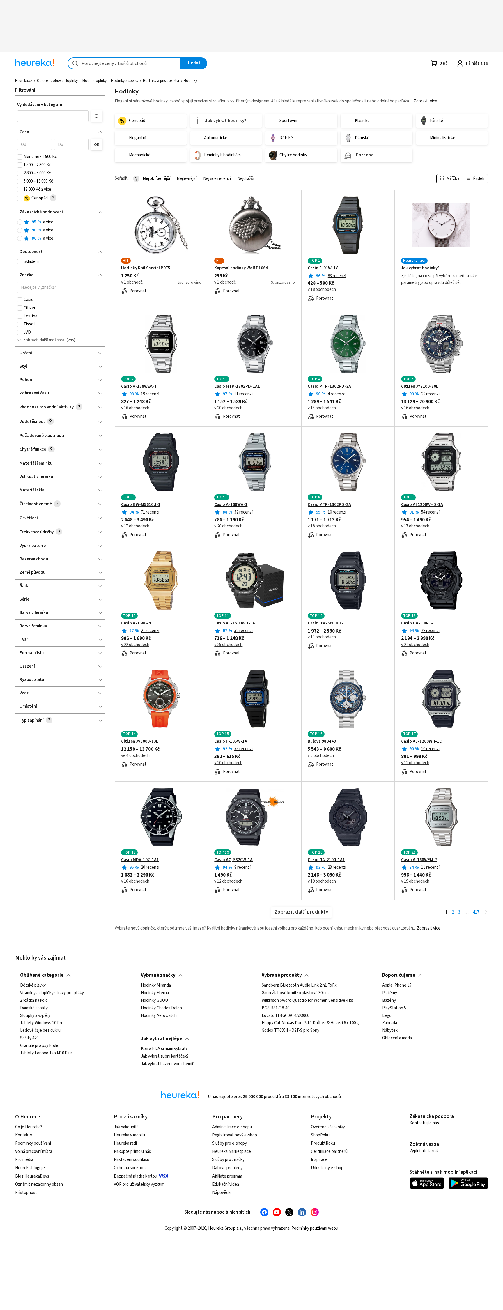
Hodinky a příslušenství (161, 80)
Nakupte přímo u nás (132, 1151)
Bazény (389, 1000)
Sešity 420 (29, 1038)
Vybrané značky (158, 975)
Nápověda (221, 1192)
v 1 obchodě (132, 282)
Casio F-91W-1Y (323, 268)
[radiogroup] (59, 230)
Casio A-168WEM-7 (419, 860)
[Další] (485, 912)
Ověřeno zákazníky (328, 1127)
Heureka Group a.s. (225, 1228)
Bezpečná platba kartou (135, 1176)
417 (476, 912)
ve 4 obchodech (135, 756)
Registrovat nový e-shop (234, 1135)
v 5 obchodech (321, 756)
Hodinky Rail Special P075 (145, 268)
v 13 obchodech (322, 637)
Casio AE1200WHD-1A (422, 505)
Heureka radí (125, 1143)
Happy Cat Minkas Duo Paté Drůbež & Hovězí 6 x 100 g (310, 1023)
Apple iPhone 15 (396, 985)
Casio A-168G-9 (136, 623)
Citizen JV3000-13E (139, 741)
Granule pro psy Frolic (39, 1046)
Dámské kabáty (34, 1008)
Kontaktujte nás (424, 1123)
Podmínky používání (33, 1143)
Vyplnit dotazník (424, 1151)
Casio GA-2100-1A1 (326, 860)
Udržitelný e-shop (327, 1168)
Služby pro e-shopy (229, 1143)
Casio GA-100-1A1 (418, 623)
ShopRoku (320, 1135)
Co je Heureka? (28, 1127)
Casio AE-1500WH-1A (234, 623)
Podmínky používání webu (314, 1228)
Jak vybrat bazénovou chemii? (168, 1064)
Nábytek (390, 1030)
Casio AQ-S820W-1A (233, 860)
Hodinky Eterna (155, 993)
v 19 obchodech (322, 881)
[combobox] (124, 63)
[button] (52, 116)
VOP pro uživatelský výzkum (139, 1184)
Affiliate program (227, 1176)
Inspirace (319, 1160)
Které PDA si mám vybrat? (164, 1049)
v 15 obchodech (322, 408)
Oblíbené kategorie (41, 975)
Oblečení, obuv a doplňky (57, 80)
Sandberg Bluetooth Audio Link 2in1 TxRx (299, 985)
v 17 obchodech (135, 526)
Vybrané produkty (282, 975)
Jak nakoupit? (126, 1127)
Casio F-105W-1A (230, 741)
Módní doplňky (94, 80)
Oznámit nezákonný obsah (39, 1184)
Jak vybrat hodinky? (420, 268)
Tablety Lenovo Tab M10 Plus (46, 1053)
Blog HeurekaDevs (32, 1176)
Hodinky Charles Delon (161, 1008)
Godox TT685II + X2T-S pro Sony (290, 1030)
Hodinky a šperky (124, 80)
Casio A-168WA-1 (230, 505)
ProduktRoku (323, 1143)
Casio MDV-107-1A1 (140, 860)
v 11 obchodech (415, 763)
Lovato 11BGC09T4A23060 (285, 1015)
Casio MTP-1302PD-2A (329, 505)
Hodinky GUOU (154, 1000)
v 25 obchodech (228, 645)
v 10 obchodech (228, 763)
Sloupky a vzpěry (35, 1015)
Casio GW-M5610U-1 (140, 505)
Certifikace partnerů (329, 1151)
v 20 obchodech (228, 408)
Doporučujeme (398, 975)
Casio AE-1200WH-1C (421, 741)
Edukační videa (225, 1184)
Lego (387, 1015)
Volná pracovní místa (33, 1151)
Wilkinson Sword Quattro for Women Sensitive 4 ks (307, 1000)
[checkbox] (19, 157)
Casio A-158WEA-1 (139, 387)
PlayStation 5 (394, 1008)
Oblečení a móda (397, 1038)
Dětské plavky (33, 985)
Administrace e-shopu (232, 1127)
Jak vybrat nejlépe (161, 1038)
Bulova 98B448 (322, 741)
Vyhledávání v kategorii (39, 105)
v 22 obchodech (135, 645)
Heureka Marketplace (231, 1151)
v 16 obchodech (135, 408)
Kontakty (23, 1135)
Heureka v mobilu (129, 1135)
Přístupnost (26, 1192)
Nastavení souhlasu (131, 1160)
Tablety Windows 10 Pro (41, 1023)
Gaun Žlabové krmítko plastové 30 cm (295, 993)
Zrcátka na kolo (34, 1000)
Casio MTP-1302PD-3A (329, 387)
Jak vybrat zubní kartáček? (165, 1056)
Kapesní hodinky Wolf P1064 (241, 268)
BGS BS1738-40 (275, 1008)
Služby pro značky (228, 1160)
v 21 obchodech (415, 645)
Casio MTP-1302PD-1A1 (237, 387)
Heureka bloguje (30, 1168)
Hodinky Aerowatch (159, 1015)
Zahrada (389, 1023)
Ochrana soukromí (130, 1168)
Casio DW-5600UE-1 (327, 623)
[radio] (19, 222)
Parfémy (389, 993)
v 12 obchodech (228, 881)
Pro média (24, 1160)
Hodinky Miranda (156, 985)
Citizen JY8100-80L (419, 387)
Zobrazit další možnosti (44, 340)
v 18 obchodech (322, 290)
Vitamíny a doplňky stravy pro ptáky (52, 993)
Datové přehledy (227, 1168)
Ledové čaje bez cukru (40, 1030)
